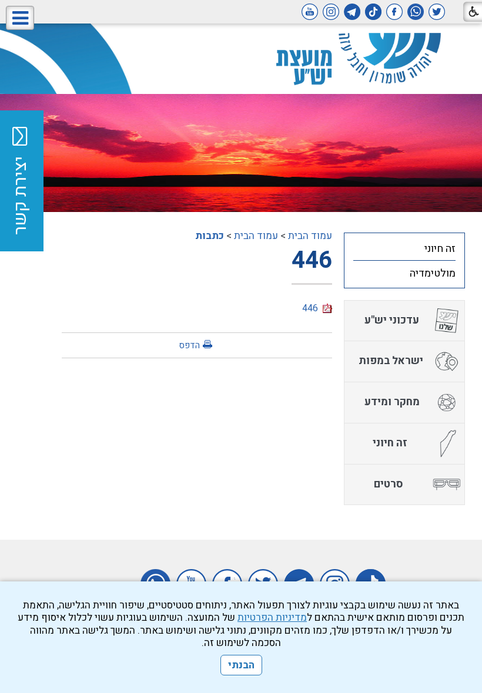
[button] (20, 18)
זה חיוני (440, 249)
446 (312, 260)
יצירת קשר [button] (21, 195)
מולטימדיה (433, 273)
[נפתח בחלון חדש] (437, 12)
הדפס (189, 345)
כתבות (209, 235)
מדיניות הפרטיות (272, 617)
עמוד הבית (310, 235)
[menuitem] (404, 248)
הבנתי (241, 665)
